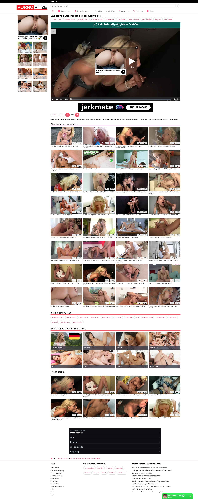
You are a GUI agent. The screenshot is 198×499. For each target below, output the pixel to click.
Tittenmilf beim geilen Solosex (141, 478)
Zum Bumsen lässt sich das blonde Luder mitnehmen (99, 306)
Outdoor (112, 473)
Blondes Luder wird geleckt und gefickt (144, 484)
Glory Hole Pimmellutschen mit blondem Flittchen (65, 283)
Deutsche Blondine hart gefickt (142, 473)
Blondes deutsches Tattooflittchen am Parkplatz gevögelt (150, 481)
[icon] (53, 11)
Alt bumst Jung (89, 468)
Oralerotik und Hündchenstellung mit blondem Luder (98, 260)
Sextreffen (110, 11)
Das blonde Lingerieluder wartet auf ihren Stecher (163, 260)
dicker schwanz (134, 19)
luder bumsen (106, 317)
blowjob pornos (83, 19)
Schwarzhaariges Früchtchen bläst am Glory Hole (131, 192)
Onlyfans (139, 11)
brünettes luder (71, 317)
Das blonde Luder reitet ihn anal (60, 306)
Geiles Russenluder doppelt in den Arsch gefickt (147, 492)
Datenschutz (55, 467)
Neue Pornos (82, 11)
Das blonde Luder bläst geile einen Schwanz (162, 146)
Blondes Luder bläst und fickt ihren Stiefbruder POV (98, 192)
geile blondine (77, 322)
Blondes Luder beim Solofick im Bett (127, 237)
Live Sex (98, 11)
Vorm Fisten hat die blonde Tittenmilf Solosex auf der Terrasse (152, 486)
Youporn (96, 473)
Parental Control (56, 478)
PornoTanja (54, 1)
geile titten (118, 317)
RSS (52, 489)
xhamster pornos (96, 19)
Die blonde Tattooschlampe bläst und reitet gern (97, 237)
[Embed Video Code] (62, 115)
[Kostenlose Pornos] (31, 11)
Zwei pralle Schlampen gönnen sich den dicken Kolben (150, 467)
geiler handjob (147, 19)
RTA (52, 492)
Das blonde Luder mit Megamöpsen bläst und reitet (66, 192)
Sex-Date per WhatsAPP (90, 169)
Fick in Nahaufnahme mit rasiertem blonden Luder (65, 260)
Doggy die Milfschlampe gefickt (142, 489)
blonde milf (128, 317)
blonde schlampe (57, 317)
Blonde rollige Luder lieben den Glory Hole (128, 214)
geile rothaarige (147, 317)
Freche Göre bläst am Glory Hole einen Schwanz (163, 214)
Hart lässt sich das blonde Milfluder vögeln (63, 237)
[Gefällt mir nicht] (77, 115)
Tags (52, 494)
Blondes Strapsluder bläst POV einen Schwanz (163, 169)
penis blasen (122, 19)
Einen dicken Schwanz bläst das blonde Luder (64, 146)
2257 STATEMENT (57, 476)
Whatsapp (125, 11)
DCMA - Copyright (56, 473)
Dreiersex (110, 468)
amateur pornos (70, 19)
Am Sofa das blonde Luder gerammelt (160, 283)
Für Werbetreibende (57, 486)
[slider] (121, 99)
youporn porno (56, 19)
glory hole (158, 19)
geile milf (55, 322)
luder (137, 317)
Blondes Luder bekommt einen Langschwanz (146, 476)
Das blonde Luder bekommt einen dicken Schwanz (131, 306)
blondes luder (110, 19)
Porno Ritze (54, 481)
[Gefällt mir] (67, 115)
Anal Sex (100, 468)
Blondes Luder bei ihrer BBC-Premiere (160, 237)
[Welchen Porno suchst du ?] (177, 6)
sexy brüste (168, 19)
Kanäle (152, 11)
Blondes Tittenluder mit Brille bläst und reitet (129, 169)
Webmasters (55, 484)
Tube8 (104, 473)
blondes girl (95, 317)
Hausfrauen (122, 473)
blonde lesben (160, 317)
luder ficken (172, 317)
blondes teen (65, 322)
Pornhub (87, 473)
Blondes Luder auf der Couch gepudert (62, 214)
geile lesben (84, 317)
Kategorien (64, 11)
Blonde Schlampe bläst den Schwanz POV (96, 214)
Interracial (119, 468)
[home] (52, 458)
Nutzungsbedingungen (58, 470)
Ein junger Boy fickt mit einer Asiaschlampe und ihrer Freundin (152, 470)
